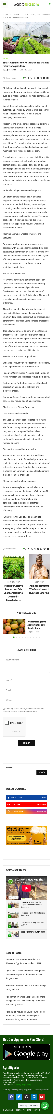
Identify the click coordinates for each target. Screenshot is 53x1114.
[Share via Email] (47, 78)
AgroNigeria (10, 70)
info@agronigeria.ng (22, 1084)
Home (5, 14)
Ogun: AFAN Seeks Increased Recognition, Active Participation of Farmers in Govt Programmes (26, 974)
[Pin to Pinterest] (34, 78)
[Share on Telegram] (44, 78)
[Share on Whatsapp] (41, 78)
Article (16, 14)
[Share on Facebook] (28, 78)
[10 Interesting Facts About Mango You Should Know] (14, 626)
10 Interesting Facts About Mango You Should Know (37, 624)
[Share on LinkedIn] (38, 78)
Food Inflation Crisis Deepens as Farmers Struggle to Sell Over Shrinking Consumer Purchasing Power (25, 1001)
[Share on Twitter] (31, 78)
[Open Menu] (4, 4)
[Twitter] (19, 1097)
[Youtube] (42, 1097)
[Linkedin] (34, 1097)
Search (9, 767)
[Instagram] (26, 1097)
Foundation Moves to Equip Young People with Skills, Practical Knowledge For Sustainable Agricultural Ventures (25, 1016)
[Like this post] (25, 78)
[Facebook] (11, 1097)
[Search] (50, 4)
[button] (5, 628)
